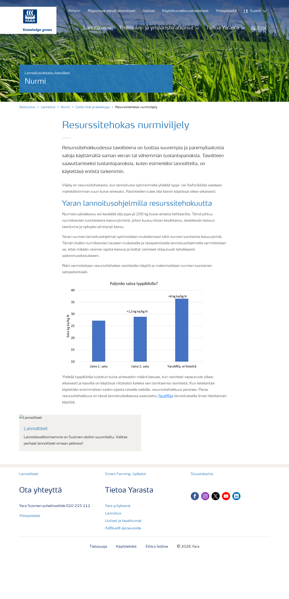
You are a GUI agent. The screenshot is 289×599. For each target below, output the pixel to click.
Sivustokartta (202, 474)
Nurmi (65, 107)
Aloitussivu (27, 107)
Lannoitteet (28, 474)
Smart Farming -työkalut (125, 474)
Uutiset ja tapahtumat (123, 521)
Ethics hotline (157, 547)
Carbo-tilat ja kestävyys (92, 107)
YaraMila (165, 396)
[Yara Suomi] (26, 20)
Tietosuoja (98, 547)
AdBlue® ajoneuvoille (123, 528)
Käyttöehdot (126, 547)
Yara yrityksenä (117, 506)
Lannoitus (48, 107)
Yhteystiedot (29, 516)
